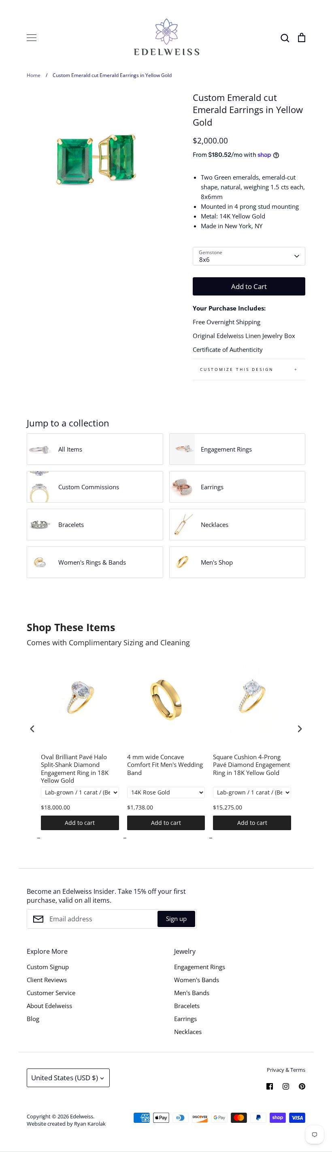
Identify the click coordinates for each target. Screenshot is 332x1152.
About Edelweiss (49, 1006)
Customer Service (51, 993)
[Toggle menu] (31, 37)
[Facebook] (270, 1086)
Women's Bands (196, 980)
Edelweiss (81, 1116)
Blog (33, 1019)
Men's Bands (191, 993)
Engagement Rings (199, 967)
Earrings (185, 1019)
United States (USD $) (64, 1077)
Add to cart (80, 823)
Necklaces (188, 1032)
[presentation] (32, 728)
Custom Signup (48, 967)
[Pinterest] (302, 1086)
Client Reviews (47, 980)
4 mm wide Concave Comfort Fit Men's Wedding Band (165, 765)
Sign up (176, 918)
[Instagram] (286, 1086)
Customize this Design (237, 369)
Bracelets (187, 1006)
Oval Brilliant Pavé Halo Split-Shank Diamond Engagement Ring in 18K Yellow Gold (75, 769)
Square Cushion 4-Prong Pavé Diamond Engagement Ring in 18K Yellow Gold (251, 765)
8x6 (204, 259)
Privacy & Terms (286, 1069)
